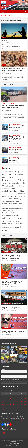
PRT (10, 42)
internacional (18, 201)
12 (25, 398)
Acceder (3, 432)
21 (6, 404)
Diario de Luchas (8, 84)
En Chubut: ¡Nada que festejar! (11, 41)
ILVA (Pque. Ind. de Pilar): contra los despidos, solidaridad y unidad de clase (16, 139)
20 (3, 404)
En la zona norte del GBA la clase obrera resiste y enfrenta (17, 127)
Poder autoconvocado (12, 216)
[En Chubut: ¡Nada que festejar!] (14, 31)
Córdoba (4, 194)
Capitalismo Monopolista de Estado (13, 178)
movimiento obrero (10, 212)
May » (25, 409)
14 (6, 401)
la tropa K (10, 206)
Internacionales (7, 203)
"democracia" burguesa (12, 171)
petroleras (8, 215)
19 (25, 401)
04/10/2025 (5, 110)
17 (17, 401)
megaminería (20, 208)
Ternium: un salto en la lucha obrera (16, 159)
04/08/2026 (5, 310)
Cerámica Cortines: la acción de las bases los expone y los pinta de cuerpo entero (13, 107)
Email (2, 374)
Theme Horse (16, 443)
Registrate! (3, 433)
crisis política (18, 191)
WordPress (18, 445)
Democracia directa (11, 194)
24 (17, 404)
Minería (13, 210)
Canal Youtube (6, 251)
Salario (14, 221)
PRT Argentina (12, 260)
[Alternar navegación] (3, 11)
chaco (4, 183)
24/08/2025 (12, 162)
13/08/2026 (5, 286)
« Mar (2, 409)
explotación (14, 199)
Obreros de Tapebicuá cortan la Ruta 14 (15, 150)
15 (10, 401)
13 (3, 401)
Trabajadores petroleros (8, 227)
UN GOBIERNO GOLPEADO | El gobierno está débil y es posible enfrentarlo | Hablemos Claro (12, 256)
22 (10, 404)
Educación (4, 196)
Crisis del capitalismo (9, 189)
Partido (4, 215)
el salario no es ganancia (16, 196)
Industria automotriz (10, 201)
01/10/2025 (12, 130)
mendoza (4, 210)
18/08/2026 (5, 260)
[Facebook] (2, 424)
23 (14, 404)
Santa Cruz (18, 221)
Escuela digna (5, 199)
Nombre (3, 369)
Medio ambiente (13, 208)
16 (14, 401)
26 (25, 404)
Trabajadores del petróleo (13, 224)
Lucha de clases (15, 206)
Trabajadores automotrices (8, 223)
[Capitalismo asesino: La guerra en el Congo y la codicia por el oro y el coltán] (14, 59)
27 (3, 407)
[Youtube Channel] (10, 424)
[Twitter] (5, 424)
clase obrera (8, 183)
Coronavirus (5, 188)
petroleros (14, 215)
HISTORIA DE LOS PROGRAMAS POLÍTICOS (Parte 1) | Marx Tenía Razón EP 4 (12, 282)
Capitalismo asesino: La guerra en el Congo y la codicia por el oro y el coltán (13, 70)
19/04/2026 (5, 42)
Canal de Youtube (8, 236)
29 (10, 407)
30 (14, 407)
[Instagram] (8, 424)
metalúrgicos (9, 210)
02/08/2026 (5, 334)
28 (6, 407)
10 (17, 398)
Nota (4, 37)
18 (21, 401)
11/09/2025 (12, 143)
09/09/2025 (12, 152)
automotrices (20, 174)
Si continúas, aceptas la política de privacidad (13, 379)
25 (21, 404)
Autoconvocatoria (9, 174)
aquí (21, 420)
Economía (21, 194)
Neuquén (21, 212)
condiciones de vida (16, 186)
